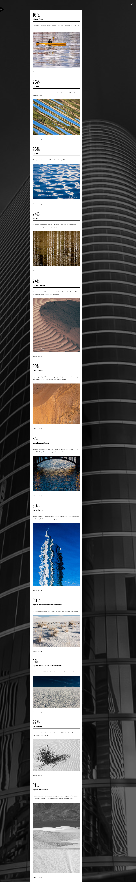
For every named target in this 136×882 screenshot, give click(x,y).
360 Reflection (38, 510)
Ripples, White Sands (40, 789)
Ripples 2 (36, 153)
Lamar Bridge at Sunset (41, 443)
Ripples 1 (36, 218)
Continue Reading (37, 72)
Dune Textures (38, 370)
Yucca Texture (37, 726)
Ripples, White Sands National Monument (47, 605)
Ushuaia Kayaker (38, 19)
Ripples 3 (36, 86)
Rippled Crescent (39, 285)
